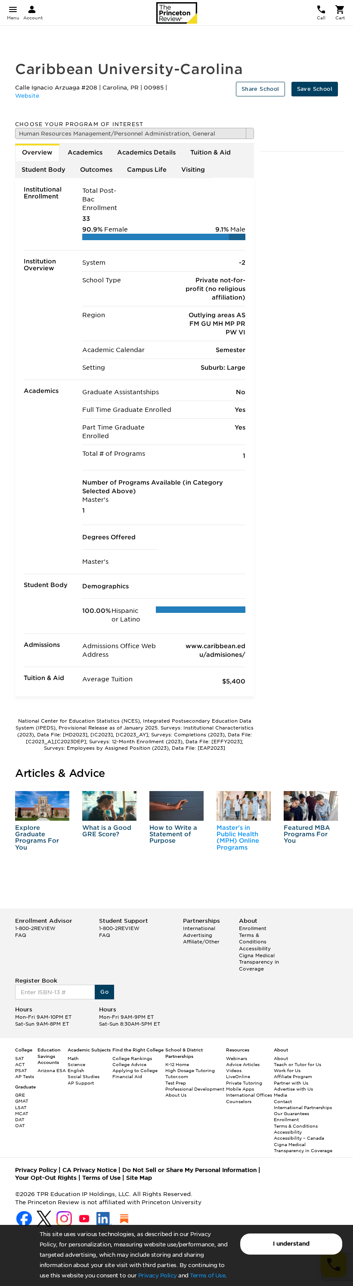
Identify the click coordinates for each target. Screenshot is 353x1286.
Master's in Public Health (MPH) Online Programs (238, 837)
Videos (234, 1070)
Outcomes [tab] (96, 169)
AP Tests (24, 1076)
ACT (20, 1064)
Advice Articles (243, 1064)
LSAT (21, 1107)
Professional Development (194, 1088)
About (281, 1058)
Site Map (139, 1178)
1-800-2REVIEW (35, 928)
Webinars (236, 1058)
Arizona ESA (51, 1070)
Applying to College (135, 1070)
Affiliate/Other (201, 942)
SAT (19, 1058)
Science (76, 1064)
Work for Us (287, 1070)
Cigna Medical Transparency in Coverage (259, 962)
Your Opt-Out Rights (46, 1178)
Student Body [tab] (43, 169)
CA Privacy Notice (89, 1170)
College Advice (129, 1064)
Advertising (197, 935)
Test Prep (175, 1082)
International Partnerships (303, 1107)
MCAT (21, 1113)
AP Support (81, 1082)
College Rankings (132, 1058)
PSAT (21, 1070)
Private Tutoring (244, 1082)
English (76, 1070)
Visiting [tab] (193, 169)
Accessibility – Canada (299, 1138)
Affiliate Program (293, 1076)
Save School (314, 89)
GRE (20, 1094)
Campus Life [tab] (147, 169)
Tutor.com (176, 1076)
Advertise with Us (293, 1088)
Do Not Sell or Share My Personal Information (189, 1170)
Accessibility (255, 949)
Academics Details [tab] (146, 152)
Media (280, 1094)
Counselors (238, 1101)
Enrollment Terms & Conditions (252, 935)
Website (27, 96)
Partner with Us (291, 1082)
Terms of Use (207, 1275)
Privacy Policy (157, 1275)
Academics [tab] (85, 152)
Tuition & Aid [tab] (210, 152)
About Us (175, 1094)
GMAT (21, 1101)
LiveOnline (238, 1076)
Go (104, 992)
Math (73, 1058)
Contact (283, 1101)
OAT (20, 1125)
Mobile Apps (240, 1088)
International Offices (249, 1094)
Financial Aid (127, 1076)
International (199, 928)
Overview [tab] (37, 152)
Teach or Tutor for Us (297, 1064)
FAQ (20, 935)
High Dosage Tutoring (190, 1070)
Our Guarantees (291, 1113)
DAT (20, 1119)
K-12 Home (177, 1064)
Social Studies (83, 1076)
